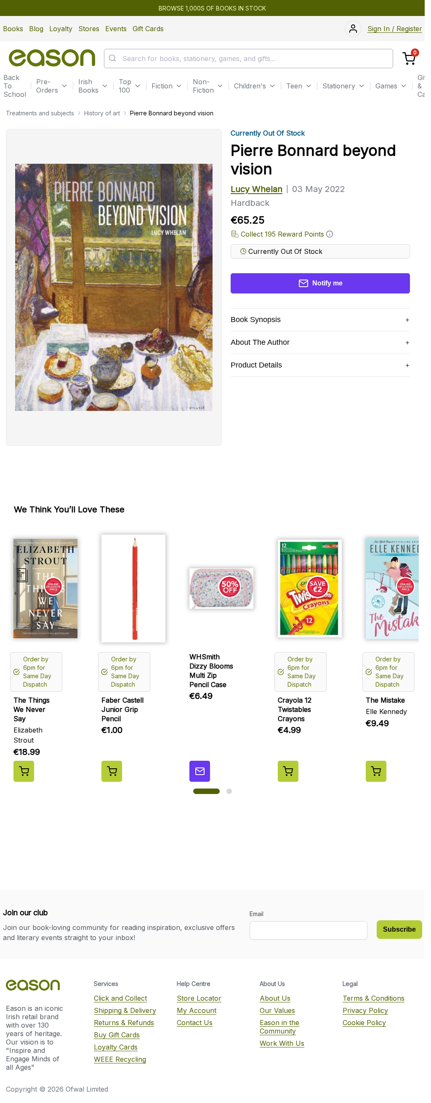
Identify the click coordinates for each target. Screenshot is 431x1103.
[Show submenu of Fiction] (179, 86)
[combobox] (248, 58)
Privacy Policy (365, 1010)
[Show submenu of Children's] (272, 86)
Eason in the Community (279, 1026)
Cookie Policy (364, 1022)
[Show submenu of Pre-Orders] (64, 86)
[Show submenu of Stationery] (361, 86)
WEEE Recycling (120, 1059)
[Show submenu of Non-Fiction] (220, 86)
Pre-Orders (47, 85)
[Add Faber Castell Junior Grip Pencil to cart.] (111, 771)
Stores (88, 28)
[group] (212, 655)
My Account (196, 1010)
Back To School (14, 86)
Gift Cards (148, 28)
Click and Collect (120, 998)
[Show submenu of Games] (403, 86)
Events (116, 28)
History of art (102, 113)
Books (13, 28)
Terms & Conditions (373, 998)
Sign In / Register (394, 28)
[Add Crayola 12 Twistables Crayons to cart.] (288, 771)
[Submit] (113, 58)
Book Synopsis (256, 319)
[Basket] (408, 58)
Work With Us (282, 1043)
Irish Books (88, 85)
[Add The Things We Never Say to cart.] (23, 771)
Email (256, 913)
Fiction (162, 86)
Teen (294, 86)
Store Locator (199, 998)
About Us (275, 998)
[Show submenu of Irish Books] (105, 86)
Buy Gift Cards (117, 1035)
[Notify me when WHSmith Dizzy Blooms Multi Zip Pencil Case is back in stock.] (199, 771)
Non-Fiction (203, 85)
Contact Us (195, 1022)
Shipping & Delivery (125, 1010)
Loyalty (60, 28)
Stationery (338, 86)
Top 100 (125, 85)
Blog (36, 28)
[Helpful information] (329, 234)
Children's (250, 86)
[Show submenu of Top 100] (137, 86)
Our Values (277, 1010)
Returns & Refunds (124, 1022)
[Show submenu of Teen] (308, 86)
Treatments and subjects (40, 113)
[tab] (206, 791)
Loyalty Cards (116, 1047)
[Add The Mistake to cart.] (376, 771)
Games (386, 86)
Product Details (256, 365)
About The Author (260, 342)
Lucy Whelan (256, 189)
